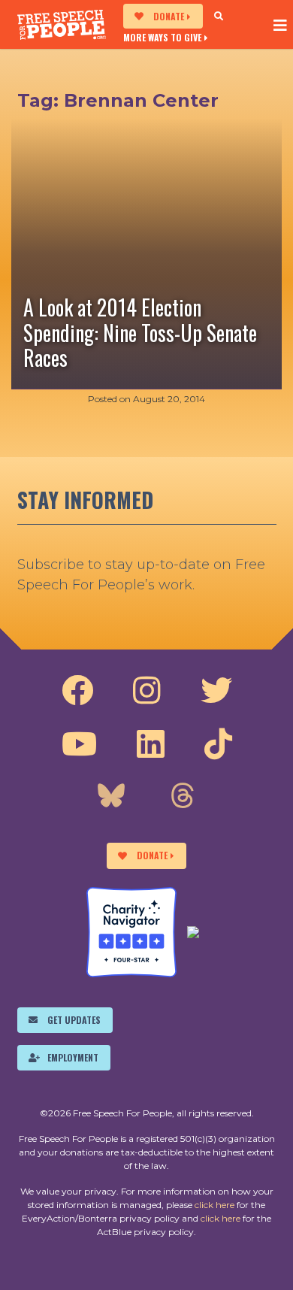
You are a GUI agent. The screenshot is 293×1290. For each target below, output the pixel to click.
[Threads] (182, 797)
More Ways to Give (162, 37)
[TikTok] (218, 744)
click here (214, 1204)
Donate (168, 16)
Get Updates (74, 1019)
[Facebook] (77, 691)
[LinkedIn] (150, 744)
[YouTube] (79, 744)
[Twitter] (216, 691)
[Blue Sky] (111, 797)
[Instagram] (147, 691)
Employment (72, 1057)
